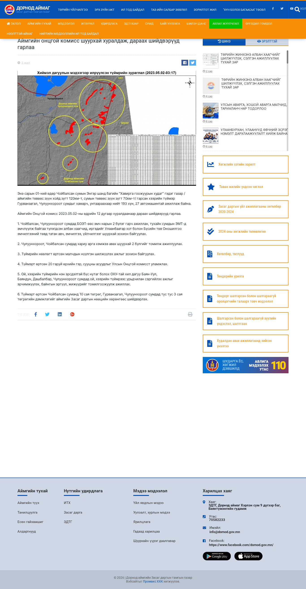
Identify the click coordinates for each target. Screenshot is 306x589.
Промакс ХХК (153, 581)
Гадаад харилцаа (146, 531)
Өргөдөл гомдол (259, 23)
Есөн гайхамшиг (30, 522)
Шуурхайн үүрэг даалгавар (154, 541)
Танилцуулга (27, 512)
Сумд (149, 23)
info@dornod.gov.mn (224, 532)
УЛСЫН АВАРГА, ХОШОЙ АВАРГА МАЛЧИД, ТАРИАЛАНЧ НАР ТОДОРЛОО (246, 113)
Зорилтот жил (205, 9)
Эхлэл (15, 23)
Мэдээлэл (66, 23)
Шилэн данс (196, 23)
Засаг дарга (73, 512)
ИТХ (67, 503)
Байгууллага (170, 23)
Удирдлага (109, 23)
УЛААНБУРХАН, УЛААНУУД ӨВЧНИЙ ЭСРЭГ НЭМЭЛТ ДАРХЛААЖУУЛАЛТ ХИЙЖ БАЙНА (247, 138)
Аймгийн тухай (39, 23)
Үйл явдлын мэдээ (148, 503)
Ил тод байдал (132, 9)
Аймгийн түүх (28, 503)
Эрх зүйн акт (104, 9)
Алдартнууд (26, 531)
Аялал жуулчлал (226, 23)
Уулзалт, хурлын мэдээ (151, 512)
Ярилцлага (141, 522)
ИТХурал (87, 23)
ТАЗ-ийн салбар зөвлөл (169, 9)
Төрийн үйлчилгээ (73, 9)
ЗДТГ (68, 522)
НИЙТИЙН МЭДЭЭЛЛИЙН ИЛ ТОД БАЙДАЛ (69, 33)
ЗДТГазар (131, 23)
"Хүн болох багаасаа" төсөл (244, 9)
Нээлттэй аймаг (20, 33)
